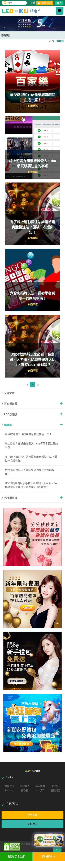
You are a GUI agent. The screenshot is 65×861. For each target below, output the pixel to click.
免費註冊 (46, 2)
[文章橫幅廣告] (32, 23)
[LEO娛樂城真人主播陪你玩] (32, 599)
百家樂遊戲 (10, 403)
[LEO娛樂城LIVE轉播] (32, 537)
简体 (33, 2)
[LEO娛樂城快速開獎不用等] (32, 661)
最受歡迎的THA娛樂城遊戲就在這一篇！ (28, 434)
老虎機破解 (10, 497)
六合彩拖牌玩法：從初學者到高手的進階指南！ (29, 472)
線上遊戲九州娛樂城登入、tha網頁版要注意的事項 (31, 445)
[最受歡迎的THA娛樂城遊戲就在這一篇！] (32, 81)
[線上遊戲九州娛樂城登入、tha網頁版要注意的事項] (32, 147)
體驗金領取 (16, 857)
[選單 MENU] (59, 11)
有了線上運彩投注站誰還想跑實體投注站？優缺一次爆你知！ (32, 227)
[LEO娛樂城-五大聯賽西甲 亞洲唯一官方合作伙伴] (21, 11)
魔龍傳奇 (55, 790)
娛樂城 (60, 41)
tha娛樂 (40, 790)
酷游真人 (25, 785)
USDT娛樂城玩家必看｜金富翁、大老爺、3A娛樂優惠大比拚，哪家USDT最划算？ (32, 359)
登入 (59, 2)
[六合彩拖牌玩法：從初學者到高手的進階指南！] (32, 280)
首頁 (51, 41)
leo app (9, 790)
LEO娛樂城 (10, 414)
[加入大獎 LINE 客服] (49, 840)
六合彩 (55, 785)
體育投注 (9, 785)
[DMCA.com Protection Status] (12, 846)
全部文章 (9, 393)
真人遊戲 (40, 785)
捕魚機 (24, 790)
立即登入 (32, 824)
